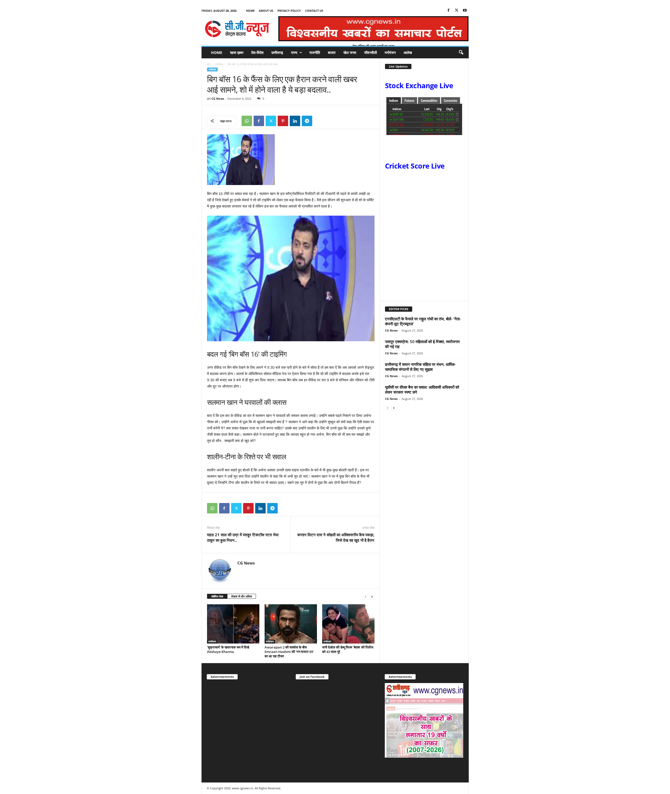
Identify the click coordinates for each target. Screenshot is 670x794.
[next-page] (372, 596)
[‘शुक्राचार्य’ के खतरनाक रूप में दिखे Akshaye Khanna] (233, 624)
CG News (217, 98)
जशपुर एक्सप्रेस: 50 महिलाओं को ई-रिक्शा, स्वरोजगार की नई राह (422, 344)
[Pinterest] (283, 121)
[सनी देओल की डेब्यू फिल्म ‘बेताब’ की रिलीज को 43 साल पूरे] (348, 624)
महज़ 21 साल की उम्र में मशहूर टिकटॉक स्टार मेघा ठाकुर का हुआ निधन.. (242, 537)
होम (208, 64)
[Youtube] (465, 10)
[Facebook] (448, 10)
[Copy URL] (319, 121)
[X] (457, 10)
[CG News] (237, 29)
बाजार (332, 52)
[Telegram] (307, 121)
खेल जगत (349, 52)
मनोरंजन (390, 52)
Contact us (314, 11)
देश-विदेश (257, 52)
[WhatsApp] (247, 121)
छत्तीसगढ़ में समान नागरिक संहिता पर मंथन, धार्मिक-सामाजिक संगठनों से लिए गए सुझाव (420, 367)
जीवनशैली (370, 52)
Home (250, 11)
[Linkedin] (295, 121)
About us (266, 11)
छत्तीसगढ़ (277, 52)
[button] (461, 52)
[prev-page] (365, 596)
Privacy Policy (289, 11)
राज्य (294, 52)
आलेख (408, 52)
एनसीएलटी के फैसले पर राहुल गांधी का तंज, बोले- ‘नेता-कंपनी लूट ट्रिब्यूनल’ (423, 321)
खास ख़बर (236, 52)
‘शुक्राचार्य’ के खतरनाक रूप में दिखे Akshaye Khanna (228, 649)
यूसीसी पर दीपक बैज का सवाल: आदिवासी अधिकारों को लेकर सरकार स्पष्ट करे (422, 389)
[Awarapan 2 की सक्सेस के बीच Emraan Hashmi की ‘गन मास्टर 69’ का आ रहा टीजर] (291, 624)
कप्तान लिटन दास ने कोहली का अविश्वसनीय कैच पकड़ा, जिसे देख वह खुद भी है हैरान (335, 537)
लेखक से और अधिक (241, 596)
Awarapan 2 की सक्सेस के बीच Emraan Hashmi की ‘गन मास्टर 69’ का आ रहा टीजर (289, 651)
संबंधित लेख (217, 596)
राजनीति (314, 52)
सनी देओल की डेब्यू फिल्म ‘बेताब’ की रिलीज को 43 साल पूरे (347, 649)
